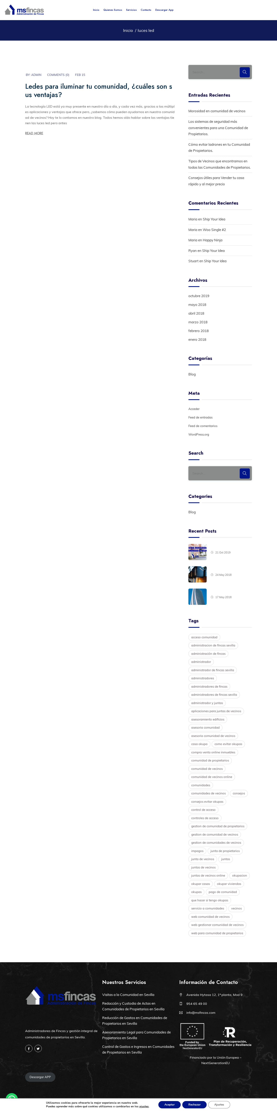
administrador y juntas (207, 703)
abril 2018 (196, 313)
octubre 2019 (198, 296)
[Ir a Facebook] (28, 1048)
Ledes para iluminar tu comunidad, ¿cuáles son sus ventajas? (98, 90)
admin (36, 75)
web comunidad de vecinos (210, 917)
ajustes (144, 1106)
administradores (202, 678)
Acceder (194, 409)
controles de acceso (205, 818)
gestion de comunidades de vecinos (216, 843)
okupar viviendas (229, 884)
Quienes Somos (112, 10)
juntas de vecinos (203, 867)
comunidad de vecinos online (211, 777)
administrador (201, 662)
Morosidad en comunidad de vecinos (216, 111)
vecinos (236, 908)
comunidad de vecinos (207, 769)
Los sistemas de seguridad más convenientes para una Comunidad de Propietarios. (218, 127)
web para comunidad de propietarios (217, 933)
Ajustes (219, 1105)
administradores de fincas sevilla (214, 695)
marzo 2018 (197, 322)
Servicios (131, 10)
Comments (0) (58, 75)
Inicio (96, 10)
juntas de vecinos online (208, 875)
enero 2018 (197, 339)
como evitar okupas (228, 744)
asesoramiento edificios (207, 719)
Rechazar (194, 1105)
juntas (225, 859)
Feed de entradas (200, 417)
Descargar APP (40, 1077)
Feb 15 (80, 75)
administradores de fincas (209, 686)
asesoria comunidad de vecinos (213, 736)
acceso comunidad (204, 637)
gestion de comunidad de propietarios (217, 826)
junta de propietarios (225, 851)
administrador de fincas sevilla (212, 670)
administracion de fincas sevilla (213, 645)
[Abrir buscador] (268, 10)
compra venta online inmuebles (213, 752)
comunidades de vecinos (208, 793)
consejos (239, 793)
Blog (192, 374)
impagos (197, 851)
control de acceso (203, 810)
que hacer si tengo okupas (209, 900)
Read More (34, 133)
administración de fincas (208, 654)
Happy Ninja (212, 240)
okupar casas (200, 884)
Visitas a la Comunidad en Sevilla (128, 994)
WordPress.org (198, 434)
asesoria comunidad (205, 727)
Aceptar (169, 1105)
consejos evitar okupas (207, 802)
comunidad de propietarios (210, 760)
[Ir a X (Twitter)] (38, 1048)
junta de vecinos (202, 859)
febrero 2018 (198, 331)
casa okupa (199, 744)
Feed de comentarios (202, 426)
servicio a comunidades (207, 908)
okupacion (239, 875)
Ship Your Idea (214, 219)
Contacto (146, 10)
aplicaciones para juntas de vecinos (216, 711)
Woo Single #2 (214, 230)
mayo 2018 (197, 304)
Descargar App (164, 10)
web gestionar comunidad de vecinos (217, 925)
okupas (196, 892)
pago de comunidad (223, 892)
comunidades (200, 785)
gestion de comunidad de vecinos (214, 834)
